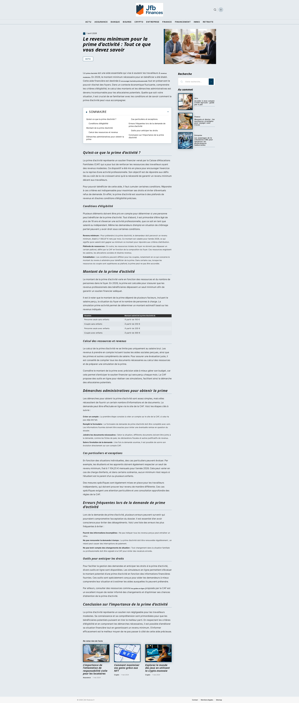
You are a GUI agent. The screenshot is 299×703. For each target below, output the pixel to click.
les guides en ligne (138, 588)
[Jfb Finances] (149, 10)
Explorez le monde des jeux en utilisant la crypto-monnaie (157, 667)
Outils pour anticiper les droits (144, 130)
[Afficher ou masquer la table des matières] (138, 111)
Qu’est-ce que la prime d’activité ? (101, 119)
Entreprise (198, 135)
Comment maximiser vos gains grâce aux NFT (126, 667)
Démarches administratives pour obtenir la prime (105, 138)
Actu (88, 59)
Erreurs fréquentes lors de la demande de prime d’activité (147, 124)
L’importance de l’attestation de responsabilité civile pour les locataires (95, 669)
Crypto (116, 675)
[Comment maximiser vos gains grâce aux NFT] (127, 653)
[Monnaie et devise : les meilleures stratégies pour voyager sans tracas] (185, 121)
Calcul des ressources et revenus (103, 132)
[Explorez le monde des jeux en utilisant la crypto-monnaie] (158, 653)
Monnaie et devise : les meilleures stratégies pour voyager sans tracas (204, 122)
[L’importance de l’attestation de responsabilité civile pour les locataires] (96, 653)
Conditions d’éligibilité (98, 123)
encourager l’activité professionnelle (134, 81)
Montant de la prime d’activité (99, 128)
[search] (215, 10)
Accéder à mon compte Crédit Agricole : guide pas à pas (204, 103)
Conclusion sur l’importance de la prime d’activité (146, 136)
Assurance (87, 677)
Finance (197, 117)
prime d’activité (91, 73)
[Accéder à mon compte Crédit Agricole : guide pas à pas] (185, 102)
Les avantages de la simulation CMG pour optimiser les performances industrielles (203, 141)
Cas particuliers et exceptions (144, 119)
